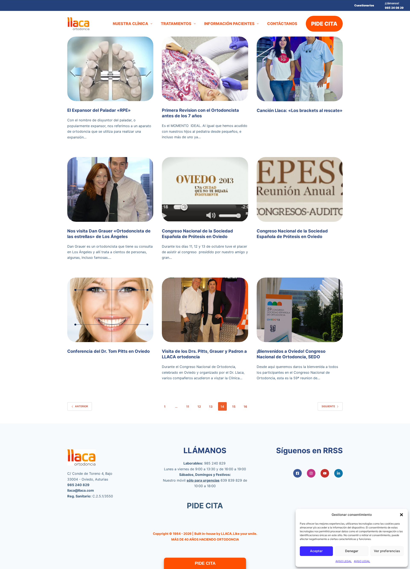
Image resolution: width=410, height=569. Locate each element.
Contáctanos (282, 23)
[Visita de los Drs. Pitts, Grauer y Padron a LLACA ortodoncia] (205, 310)
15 (234, 406)
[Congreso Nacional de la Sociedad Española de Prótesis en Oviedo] (205, 189)
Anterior (81, 406)
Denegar (351, 551)
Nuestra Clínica (130, 23)
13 (210, 406)
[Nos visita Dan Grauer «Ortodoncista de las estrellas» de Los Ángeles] (110, 189)
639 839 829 (231, 480)
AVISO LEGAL (343, 561)
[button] (401, 515)
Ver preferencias (387, 551)
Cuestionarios (364, 5)
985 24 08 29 (394, 7)
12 (199, 406)
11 (187, 406)
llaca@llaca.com (80, 490)
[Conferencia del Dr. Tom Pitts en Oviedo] (110, 310)
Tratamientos (176, 23)
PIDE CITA (324, 24)
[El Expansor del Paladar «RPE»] (110, 69)
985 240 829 (215, 463)
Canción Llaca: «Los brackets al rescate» (300, 110)
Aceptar (316, 551)
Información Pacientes (229, 23)
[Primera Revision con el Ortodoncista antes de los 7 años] (205, 69)
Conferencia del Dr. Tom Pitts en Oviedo (108, 351)
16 (245, 406)
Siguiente (328, 406)
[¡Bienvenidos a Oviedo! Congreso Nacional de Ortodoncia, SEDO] (300, 310)
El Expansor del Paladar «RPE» (99, 110)
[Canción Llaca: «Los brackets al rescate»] (300, 69)
